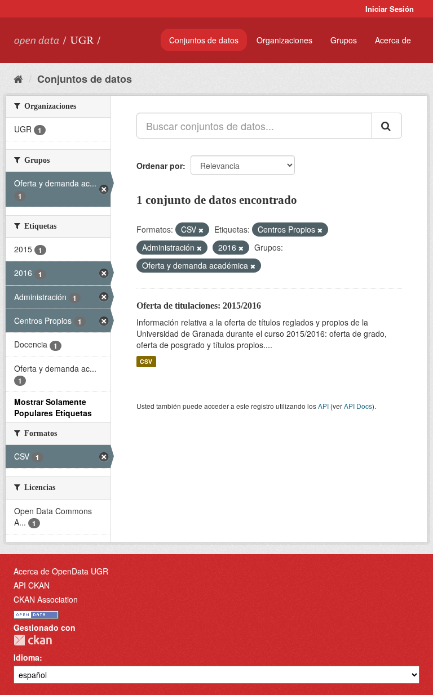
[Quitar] (201, 229)
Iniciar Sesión (389, 8)
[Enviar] (387, 126)
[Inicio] (18, 78)
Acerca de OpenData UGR (61, 571)
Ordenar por (159, 165)
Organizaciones (284, 40)
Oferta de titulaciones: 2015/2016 (198, 305)
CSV (146, 361)
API (323, 406)
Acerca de (393, 40)
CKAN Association (46, 599)
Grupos (343, 40)
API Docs (358, 406)
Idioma (26, 657)
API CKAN (32, 585)
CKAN (33, 640)
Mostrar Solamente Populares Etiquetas (53, 407)
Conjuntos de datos (203, 40)
